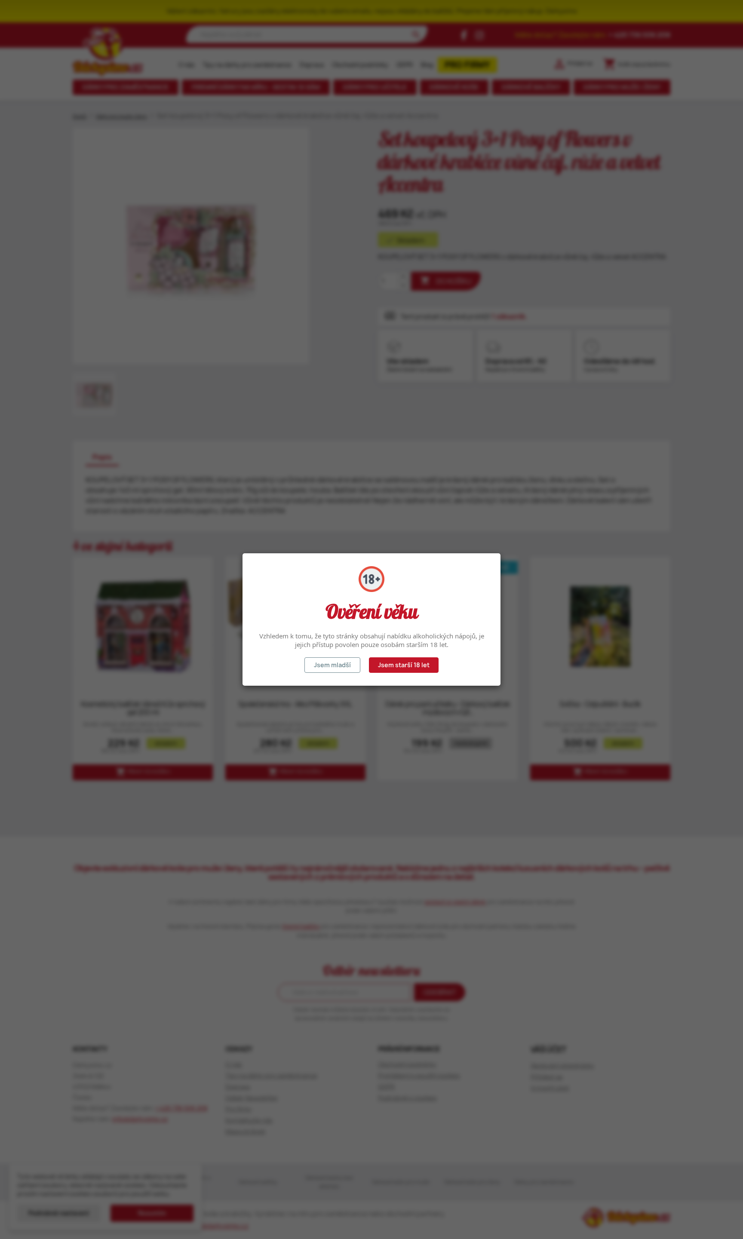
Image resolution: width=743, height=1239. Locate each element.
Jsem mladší (332, 665)
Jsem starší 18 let (404, 665)
